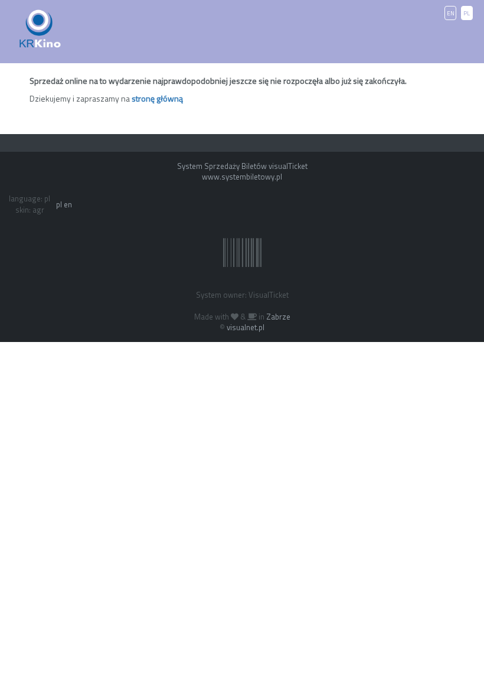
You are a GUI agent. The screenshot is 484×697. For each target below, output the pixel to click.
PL (466, 13)
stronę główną (157, 98)
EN (450, 13)
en (68, 204)
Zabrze (278, 317)
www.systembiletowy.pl (242, 177)
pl (59, 204)
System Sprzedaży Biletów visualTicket (242, 166)
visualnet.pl (245, 327)
